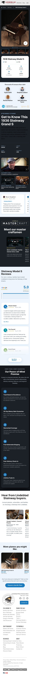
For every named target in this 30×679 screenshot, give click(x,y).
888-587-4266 (24, 595)
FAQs (4, 645)
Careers (4, 661)
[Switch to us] (4, 672)
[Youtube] (27, 598)
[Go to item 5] (17, 47)
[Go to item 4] (16, 47)
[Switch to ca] (7, 672)
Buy (24, 3)
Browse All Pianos (21, 610)
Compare (5, 634)
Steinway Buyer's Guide (9, 641)
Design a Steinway (8, 618)
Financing (19, 645)
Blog (4, 647)
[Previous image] (4, 28)
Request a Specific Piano (15, 585)
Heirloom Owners (21, 634)
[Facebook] (20, 598)
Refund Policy (13, 660)
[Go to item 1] (12, 47)
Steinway (9, 7)
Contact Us (24, 602)
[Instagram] (24, 598)
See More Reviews (14, 360)
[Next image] (26, 28)
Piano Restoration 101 (9, 630)
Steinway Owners (21, 632)
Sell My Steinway (7, 616)
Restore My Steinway (9, 614)
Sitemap (9, 661)
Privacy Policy (6, 660)
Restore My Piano (8, 610)
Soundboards (6, 632)
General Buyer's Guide (9, 643)
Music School (20, 647)
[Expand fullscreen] (26, 43)
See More (6, 321)
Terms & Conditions (21, 660)
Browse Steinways (21, 622)
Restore (19, 3)
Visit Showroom (7, 620)
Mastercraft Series (8, 628)
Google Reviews (20, 630)
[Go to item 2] (13, 47)
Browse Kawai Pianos (20, 613)
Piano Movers (20, 643)
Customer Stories (21, 628)
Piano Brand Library (8, 649)
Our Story (18, 641)
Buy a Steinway (7, 612)
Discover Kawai (7, 651)
